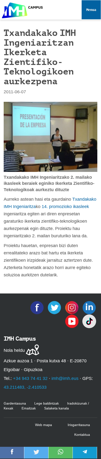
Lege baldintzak (46, 403)
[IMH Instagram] (72, 307)
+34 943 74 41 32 (30, 378)
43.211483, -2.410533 (25, 387)
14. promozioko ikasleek (65, 206)
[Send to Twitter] (36, 455)
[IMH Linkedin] (89, 307)
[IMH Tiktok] (89, 321)
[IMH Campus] (21, 9)
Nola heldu (14, 350)
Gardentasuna (15, 403)
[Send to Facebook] (12, 455)
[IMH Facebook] (37, 307)
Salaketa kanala (56, 408)
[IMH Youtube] (72, 321)
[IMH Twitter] (55, 307)
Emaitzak (29, 408)
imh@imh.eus (64, 378)
